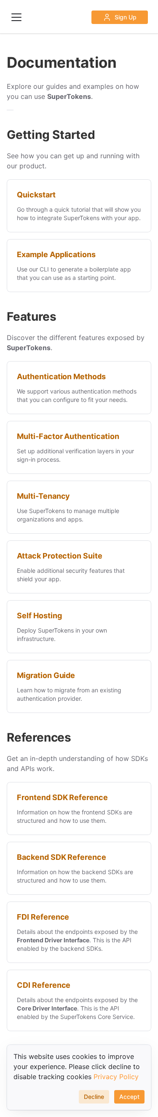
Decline (94, 1096)
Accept (129, 1096)
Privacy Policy (116, 1076)
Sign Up (126, 17)
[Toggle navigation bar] (16, 17)
